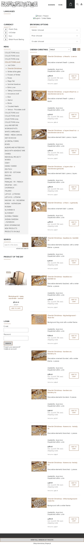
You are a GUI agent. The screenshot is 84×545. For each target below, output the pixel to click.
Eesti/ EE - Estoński (13, 172)
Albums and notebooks (14, 147)
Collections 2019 (12, 59)
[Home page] (19, 4)
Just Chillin (11, 65)
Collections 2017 (12, 113)
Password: (7, 334)
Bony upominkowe (12, 225)
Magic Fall (11, 81)
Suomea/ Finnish (11, 216)
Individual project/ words (13, 158)
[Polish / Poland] (42, 16)
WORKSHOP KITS (11, 128)
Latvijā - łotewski (12, 194)
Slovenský (9, 213)
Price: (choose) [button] (37, 36)
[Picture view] (74, 49)
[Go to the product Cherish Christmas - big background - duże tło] (39, 319)
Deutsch (8, 169)
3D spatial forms (12, 141)
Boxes (7, 144)
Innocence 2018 (13, 94)
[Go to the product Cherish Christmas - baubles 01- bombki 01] (39, 242)
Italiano (8, 191)
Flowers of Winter (14, 75)
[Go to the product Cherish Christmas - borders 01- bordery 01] (39, 356)
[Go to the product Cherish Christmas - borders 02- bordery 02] (39, 394)
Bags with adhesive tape (15, 151)
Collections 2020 (12, 56)
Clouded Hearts (13, 106)
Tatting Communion (15, 90)
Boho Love (11, 87)
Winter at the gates (14, 71)
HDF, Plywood (10, 138)
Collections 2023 (12, 53)
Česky (7, 163)
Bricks (10, 103)
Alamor (10, 100)
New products (11, 228)
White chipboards (12, 132)
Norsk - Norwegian (13, 203)
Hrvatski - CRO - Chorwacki (11, 186)
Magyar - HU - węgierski (15, 200)
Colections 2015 (11, 119)
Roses (10, 78)
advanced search (22, 248)
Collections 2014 (12, 122)
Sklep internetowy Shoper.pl (42, 543)
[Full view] (78, 49)
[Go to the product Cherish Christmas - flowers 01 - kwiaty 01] (39, 430)
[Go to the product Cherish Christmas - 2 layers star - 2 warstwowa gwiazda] (39, 170)
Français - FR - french (14, 182)
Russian (8, 207)
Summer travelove (14, 84)
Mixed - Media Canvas (13, 135)
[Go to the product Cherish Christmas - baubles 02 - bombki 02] (39, 281)
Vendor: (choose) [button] (38, 30)
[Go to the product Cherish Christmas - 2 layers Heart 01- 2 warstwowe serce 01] (39, 96)
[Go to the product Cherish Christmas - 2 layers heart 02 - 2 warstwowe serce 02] (39, 134)
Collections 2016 (12, 116)
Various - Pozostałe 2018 (16, 109)
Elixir (9, 97)
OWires (8, 154)
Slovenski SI (10, 210)
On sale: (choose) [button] (38, 41)
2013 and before (11, 125)
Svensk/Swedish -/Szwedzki (11, 220)
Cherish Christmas (15, 68)
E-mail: (6, 326)
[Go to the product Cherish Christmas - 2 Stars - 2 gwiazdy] (39, 207)
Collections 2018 (12, 62)
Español (8, 179)
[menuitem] (51, 5)
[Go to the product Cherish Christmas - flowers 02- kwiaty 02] (39, 466)
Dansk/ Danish (11, 166)
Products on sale (12, 231)
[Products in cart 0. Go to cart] (70, 4)
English (8, 175)
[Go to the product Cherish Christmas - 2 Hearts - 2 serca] (39, 60)
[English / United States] (42, 18)
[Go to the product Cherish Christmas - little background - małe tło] (39, 503)
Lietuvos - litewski (13, 197)
